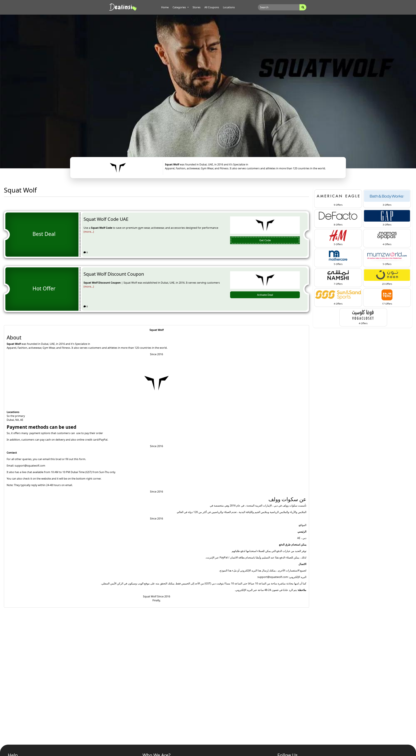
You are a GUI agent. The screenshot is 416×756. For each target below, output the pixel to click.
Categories (180, 7)
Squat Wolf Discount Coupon (114, 274)
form (82, 459)
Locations (229, 7)
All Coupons (211, 7)
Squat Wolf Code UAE (106, 219)
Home (165, 7)
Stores (197, 7)
